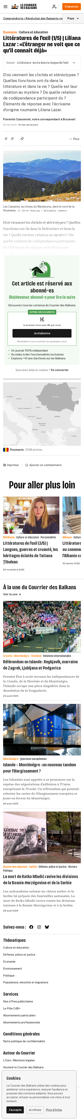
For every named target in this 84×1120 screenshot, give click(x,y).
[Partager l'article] (22, 138)
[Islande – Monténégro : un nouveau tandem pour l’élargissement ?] (42, 729)
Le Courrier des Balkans (28, 6)
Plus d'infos (54, 1109)
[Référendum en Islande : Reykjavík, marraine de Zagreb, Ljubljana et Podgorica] (42, 626)
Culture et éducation (33, 32)
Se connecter (60, 370)
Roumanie (10, 32)
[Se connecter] (55, 6)
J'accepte (15, 1109)
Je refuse (35, 1109)
